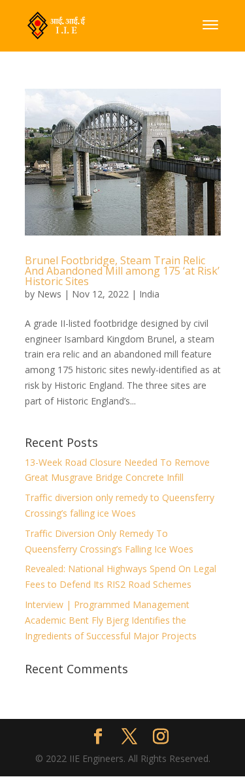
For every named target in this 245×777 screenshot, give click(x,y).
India (149, 294)
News (49, 294)
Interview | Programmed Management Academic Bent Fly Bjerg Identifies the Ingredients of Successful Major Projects (111, 620)
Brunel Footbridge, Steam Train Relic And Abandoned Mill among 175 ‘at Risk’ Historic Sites (122, 270)
